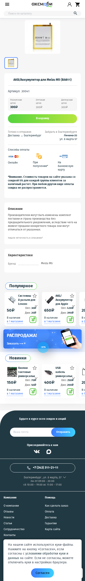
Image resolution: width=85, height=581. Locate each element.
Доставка (51, 517)
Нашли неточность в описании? (25, 238)
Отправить (63, 432)
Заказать (15, 343)
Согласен (42, 573)
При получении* (40, 164)
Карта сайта (52, 529)
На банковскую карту (65, 166)
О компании (11, 506)
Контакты (10, 535)
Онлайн (13, 163)
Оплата (49, 512)
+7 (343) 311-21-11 (45, 467)
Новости (9, 517)
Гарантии (51, 523)
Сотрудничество (14, 529)
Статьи (8, 523)
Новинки (18, 358)
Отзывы (9, 512)
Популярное (21, 286)
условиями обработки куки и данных (38, 556)
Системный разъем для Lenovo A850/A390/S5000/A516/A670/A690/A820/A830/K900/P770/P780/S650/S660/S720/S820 (27, 300)
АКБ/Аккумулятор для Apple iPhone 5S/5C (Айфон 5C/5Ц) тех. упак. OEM (64, 300)
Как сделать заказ (56, 506)
